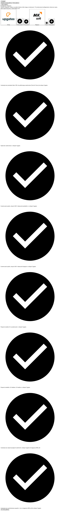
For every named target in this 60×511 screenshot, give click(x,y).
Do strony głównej (5, 509)
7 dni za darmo (4, 4)
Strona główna (16, 2)
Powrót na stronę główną (6, 2)
